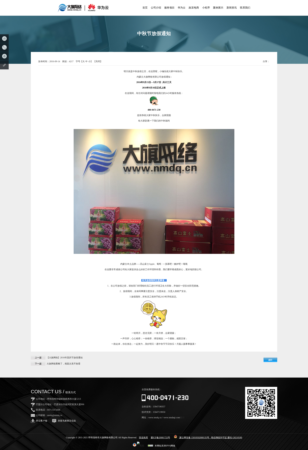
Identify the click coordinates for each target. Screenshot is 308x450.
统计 (182, 417)
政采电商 (194, 7)
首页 (145, 7)
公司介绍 (156, 7)
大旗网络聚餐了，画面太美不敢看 (63, 364)
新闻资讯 (232, 7)
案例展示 (218, 7)
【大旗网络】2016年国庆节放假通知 (65, 357)
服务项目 (169, 7)
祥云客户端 (41, 421)
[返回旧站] (4, 65)
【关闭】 (97, 61)
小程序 (206, 7)
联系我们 (245, 7)
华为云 (181, 7)
